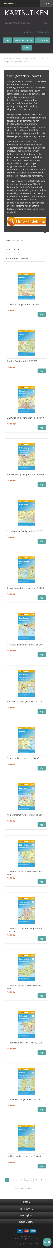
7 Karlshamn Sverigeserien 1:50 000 (25, 644)
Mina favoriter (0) (23, 40)
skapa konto (43, 32)
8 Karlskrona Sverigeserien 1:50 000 (24, 701)
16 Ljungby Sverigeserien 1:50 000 (24, 1156)
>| (26, 1182)
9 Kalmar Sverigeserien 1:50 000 (23, 758)
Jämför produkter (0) (14, 240)
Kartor (11, 58)
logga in (28, 32)
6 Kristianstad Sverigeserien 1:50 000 (25, 588)
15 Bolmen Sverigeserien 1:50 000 (23, 1099)
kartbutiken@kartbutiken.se (26, 1238)
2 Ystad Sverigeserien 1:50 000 (22, 361)
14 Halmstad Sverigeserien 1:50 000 (24, 1042)
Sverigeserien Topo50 (20, 61)
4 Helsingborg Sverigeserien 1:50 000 (25, 474)
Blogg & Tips (14, 10)
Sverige (6, 61)
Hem (5, 58)
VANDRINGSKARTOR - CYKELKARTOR (31, 58)
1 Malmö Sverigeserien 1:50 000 (23, 304)
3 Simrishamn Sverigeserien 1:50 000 (25, 417)
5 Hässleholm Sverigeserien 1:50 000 (25, 531)
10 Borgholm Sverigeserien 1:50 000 (25, 814)
